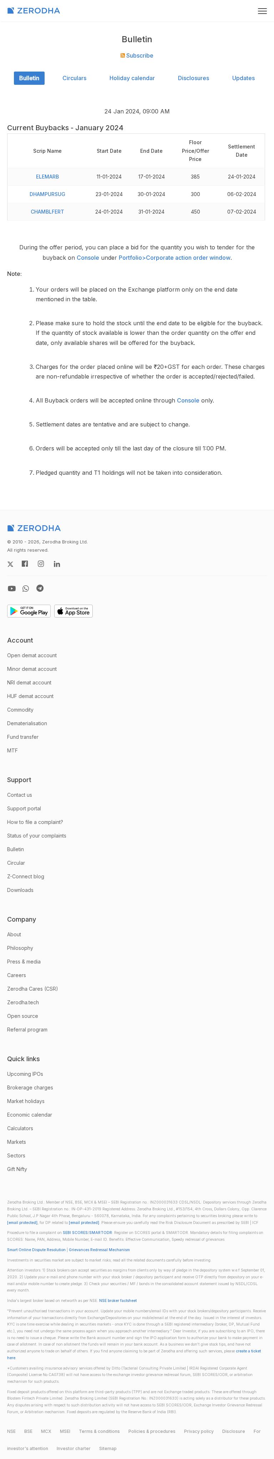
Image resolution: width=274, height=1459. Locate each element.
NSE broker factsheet (118, 1300)
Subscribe (139, 55)
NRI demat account (29, 682)
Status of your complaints (36, 836)
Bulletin (29, 78)
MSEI (65, 1431)
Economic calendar (29, 1115)
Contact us (19, 795)
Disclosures (193, 78)
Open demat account (32, 655)
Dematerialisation (27, 723)
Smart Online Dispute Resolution (36, 1250)
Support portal (24, 808)
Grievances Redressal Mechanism (99, 1250)
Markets (16, 1142)
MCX (46, 1431)
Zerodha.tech (23, 1002)
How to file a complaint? (35, 822)
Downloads (20, 890)
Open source (22, 1016)
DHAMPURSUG (47, 194)
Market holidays (26, 1101)
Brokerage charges (30, 1087)
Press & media (24, 961)
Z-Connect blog (25, 876)
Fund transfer (23, 737)
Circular (16, 863)
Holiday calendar (132, 78)
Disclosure (233, 1431)
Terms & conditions (99, 1431)
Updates (243, 78)
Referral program (27, 1029)
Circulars (74, 78)
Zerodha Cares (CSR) (32, 989)
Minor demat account (32, 669)
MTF (12, 750)
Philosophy (20, 948)
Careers (16, 975)
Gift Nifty (17, 1169)
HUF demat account (30, 696)
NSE (11, 1431)
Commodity (20, 710)
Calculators (20, 1128)
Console (88, 257)
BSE (28, 1431)
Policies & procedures (152, 1431)
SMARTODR (100, 1232)
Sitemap (108, 1448)
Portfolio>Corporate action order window (174, 257)
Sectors (16, 1155)
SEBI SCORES (75, 1232)
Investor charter (74, 1448)
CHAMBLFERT (47, 212)
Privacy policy (199, 1431)
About (14, 934)
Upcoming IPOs (25, 1074)
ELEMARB (47, 177)
